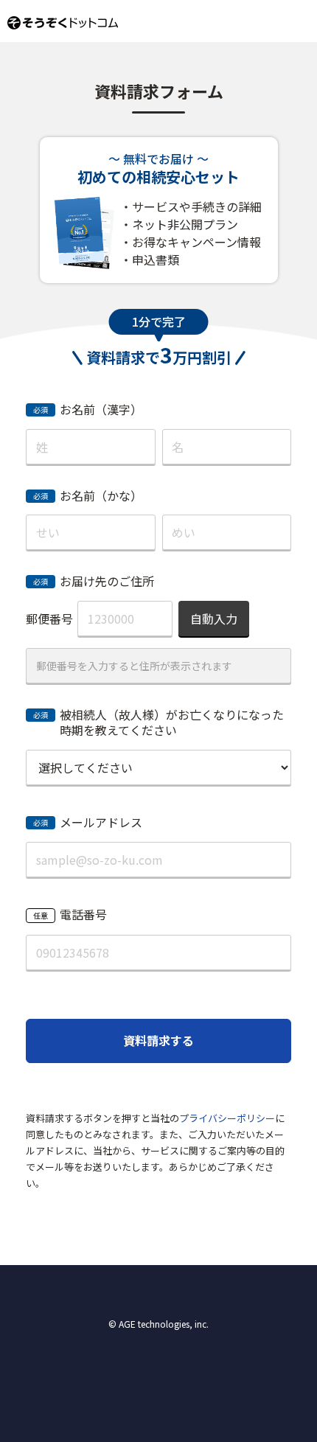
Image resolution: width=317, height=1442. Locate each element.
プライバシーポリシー (227, 1118)
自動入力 (214, 618)
